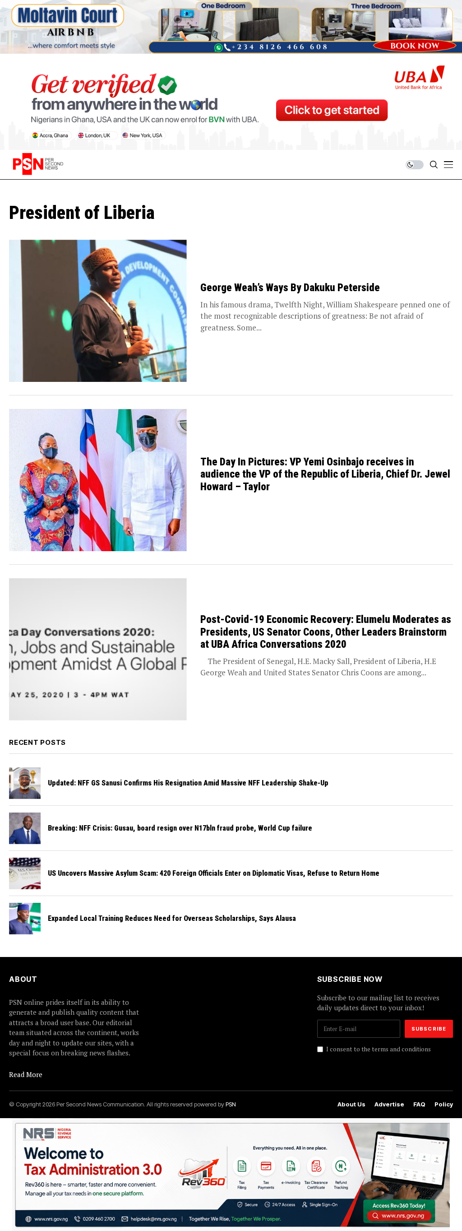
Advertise (389, 1104)
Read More (25, 1074)
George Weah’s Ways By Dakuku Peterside (290, 288)
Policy (443, 1104)
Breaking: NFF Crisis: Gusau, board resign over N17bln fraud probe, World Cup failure (180, 828)
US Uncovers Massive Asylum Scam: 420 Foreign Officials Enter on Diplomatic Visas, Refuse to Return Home (213, 873)
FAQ (419, 1104)
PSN (231, 1104)
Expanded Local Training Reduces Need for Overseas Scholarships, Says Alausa (172, 918)
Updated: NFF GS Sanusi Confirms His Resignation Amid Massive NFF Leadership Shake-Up (188, 783)
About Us (351, 1104)
